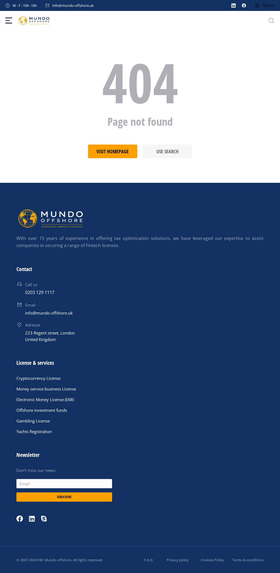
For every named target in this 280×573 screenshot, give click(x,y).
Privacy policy (178, 559)
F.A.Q (148, 559)
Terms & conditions (248, 559)
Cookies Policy (212, 559)
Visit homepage (113, 151)
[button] (265, 5)
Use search (167, 151)
